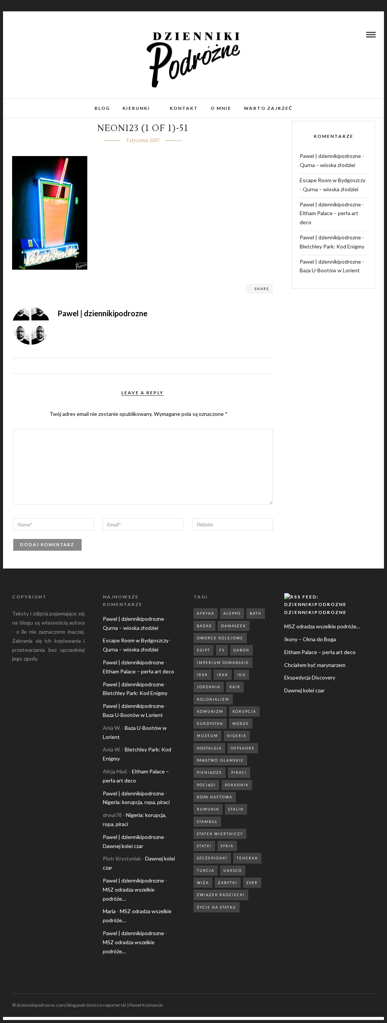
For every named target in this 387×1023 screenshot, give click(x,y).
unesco (232, 870)
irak (202, 675)
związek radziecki (221, 895)
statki (204, 846)
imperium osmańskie (223, 663)
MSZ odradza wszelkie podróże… (322, 626)
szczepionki (212, 858)
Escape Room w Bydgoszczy (332, 180)
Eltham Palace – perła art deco (138, 671)
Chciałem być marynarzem (314, 665)
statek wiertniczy (220, 834)
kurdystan (210, 724)
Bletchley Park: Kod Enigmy (332, 246)
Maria (109, 911)
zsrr (252, 883)
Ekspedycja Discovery (309, 677)
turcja (205, 870)
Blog (102, 108)
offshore (243, 748)
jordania (208, 687)
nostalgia (209, 748)
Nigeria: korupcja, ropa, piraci (136, 802)
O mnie (221, 108)
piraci (239, 772)
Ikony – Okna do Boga (310, 639)
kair (234, 687)
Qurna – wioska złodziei (327, 165)
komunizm (210, 711)
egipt (203, 650)
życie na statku (216, 907)
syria (227, 846)
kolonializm (213, 699)
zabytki (227, 883)
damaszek (233, 626)
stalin (236, 809)
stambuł (207, 822)
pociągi (206, 785)
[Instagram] (24, 34)
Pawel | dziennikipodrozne (330, 156)
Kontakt (184, 108)
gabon (241, 650)
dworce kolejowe (220, 638)
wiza (203, 883)
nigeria (236, 736)
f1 (221, 650)
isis (241, 675)
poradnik (237, 785)
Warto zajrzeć (268, 108)
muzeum (207, 736)
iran (222, 675)
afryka (205, 613)
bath (256, 613)
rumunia (208, 809)
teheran (247, 858)
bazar (204, 626)
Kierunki (136, 108)
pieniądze (209, 772)
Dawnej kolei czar (123, 846)
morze (240, 724)
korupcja (244, 711)
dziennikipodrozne (315, 612)
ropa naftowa (214, 797)
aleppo (232, 613)
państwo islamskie (220, 760)
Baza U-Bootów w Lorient (330, 270)
